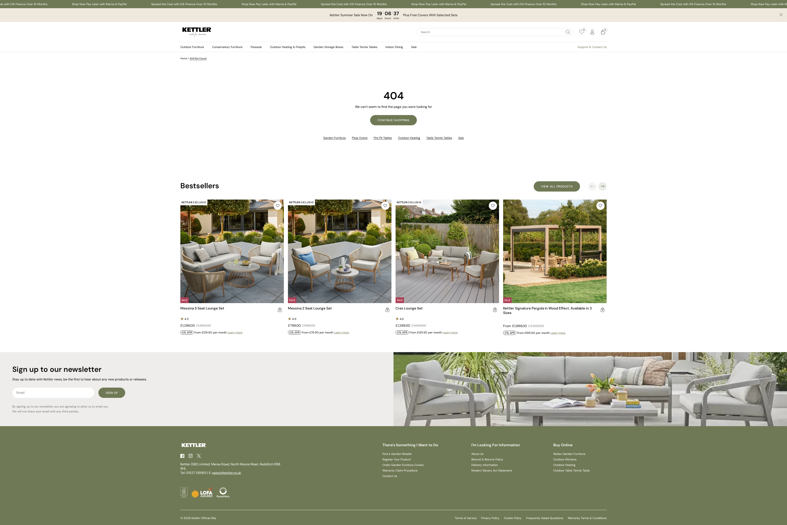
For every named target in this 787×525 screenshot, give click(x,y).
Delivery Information (484, 465)
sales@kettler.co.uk (226, 473)
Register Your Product (396, 459)
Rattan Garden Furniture (569, 454)
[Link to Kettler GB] (196, 32)
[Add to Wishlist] (278, 206)
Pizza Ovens (359, 138)
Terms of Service (466, 518)
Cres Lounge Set (409, 308)
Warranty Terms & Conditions (587, 518)
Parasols (256, 47)
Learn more (234, 332)
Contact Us (389, 476)
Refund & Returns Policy (487, 459)
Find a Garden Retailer (397, 454)
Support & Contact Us (592, 47)
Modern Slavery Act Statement (491, 470)
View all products (557, 186)
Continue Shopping (393, 120)
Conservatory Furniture (227, 47)
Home (183, 58)
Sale (414, 47)
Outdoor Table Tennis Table (571, 470)
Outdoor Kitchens (565, 459)
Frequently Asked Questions (544, 518)
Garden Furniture (334, 138)
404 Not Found (198, 58)
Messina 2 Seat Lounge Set (310, 308)
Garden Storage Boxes (328, 47)
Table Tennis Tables (364, 47)
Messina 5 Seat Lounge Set (202, 308)
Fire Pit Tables (383, 138)
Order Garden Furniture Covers (403, 465)
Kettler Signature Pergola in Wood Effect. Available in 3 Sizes (547, 310)
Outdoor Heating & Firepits (287, 47)
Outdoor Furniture (192, 47)
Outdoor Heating (409, 138)
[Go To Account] (592, 32)
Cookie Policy (513, 518)
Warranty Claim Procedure (399, 470)
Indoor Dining (394, 47)
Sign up (112, 393)
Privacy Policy (490, 518)
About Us (477, 454)
